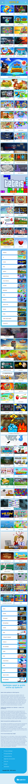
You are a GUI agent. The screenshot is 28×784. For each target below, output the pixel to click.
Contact (5, 764)
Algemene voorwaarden (9, 758)
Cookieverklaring (8, 756)
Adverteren (6, 766)
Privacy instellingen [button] (8, 751)
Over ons (6, 761)
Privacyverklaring (8, 753)
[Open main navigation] (2, 2)
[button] (25, 2)
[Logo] (14, 2)
